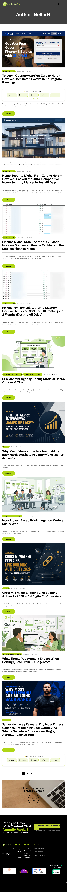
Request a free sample (39, 855)
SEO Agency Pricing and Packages (32, 374)
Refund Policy (27, 857)
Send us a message (38, 851)
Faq (14, 856)
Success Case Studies (9, 71)
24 (39, 774)
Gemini (56, 95)
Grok (45, 95)
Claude (35, 95)
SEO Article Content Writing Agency (12, 374)
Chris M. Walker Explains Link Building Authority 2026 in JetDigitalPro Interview (31, 594)
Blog (18, 849)
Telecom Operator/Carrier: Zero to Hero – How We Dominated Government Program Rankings (32, 79)
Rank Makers (6, 720)
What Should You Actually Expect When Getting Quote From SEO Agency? (30, 660)
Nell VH (30, 71)
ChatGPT (13, 95)
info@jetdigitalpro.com (39, 848)
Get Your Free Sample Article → (47, 827)
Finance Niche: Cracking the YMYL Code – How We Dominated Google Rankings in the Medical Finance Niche (33, 245)
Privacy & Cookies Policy (28, 850)
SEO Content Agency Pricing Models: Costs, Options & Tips (33, 380)
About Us (15, 850)
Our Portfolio (19, 856)
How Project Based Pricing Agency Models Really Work (32, 522)
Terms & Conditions (27, 854)
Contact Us (19, 852)
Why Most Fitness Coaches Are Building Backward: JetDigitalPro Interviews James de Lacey (33, 454)
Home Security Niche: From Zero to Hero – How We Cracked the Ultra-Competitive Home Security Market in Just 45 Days (32, 179)
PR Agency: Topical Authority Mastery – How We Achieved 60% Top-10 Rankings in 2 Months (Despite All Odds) (32, 311)
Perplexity (23, 95)
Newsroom (6, 446)
